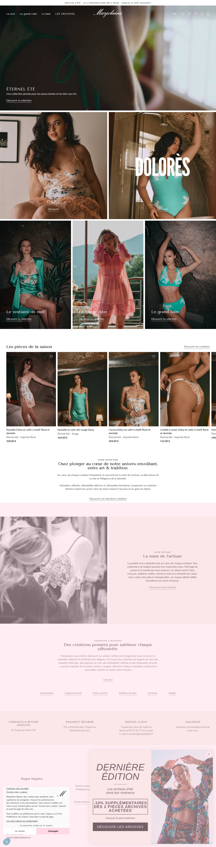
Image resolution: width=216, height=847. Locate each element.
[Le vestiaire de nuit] (35, 275)
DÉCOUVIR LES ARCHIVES (120, 827)
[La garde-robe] (108, 275)
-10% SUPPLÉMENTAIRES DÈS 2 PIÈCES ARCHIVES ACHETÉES (120, 807)
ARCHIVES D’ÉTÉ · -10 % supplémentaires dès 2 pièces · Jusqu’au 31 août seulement (108, 3)
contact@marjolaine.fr (18, 837)
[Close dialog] (209, 754)
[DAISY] (53, 165)
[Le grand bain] (180, 275)
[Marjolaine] (108, 13)
